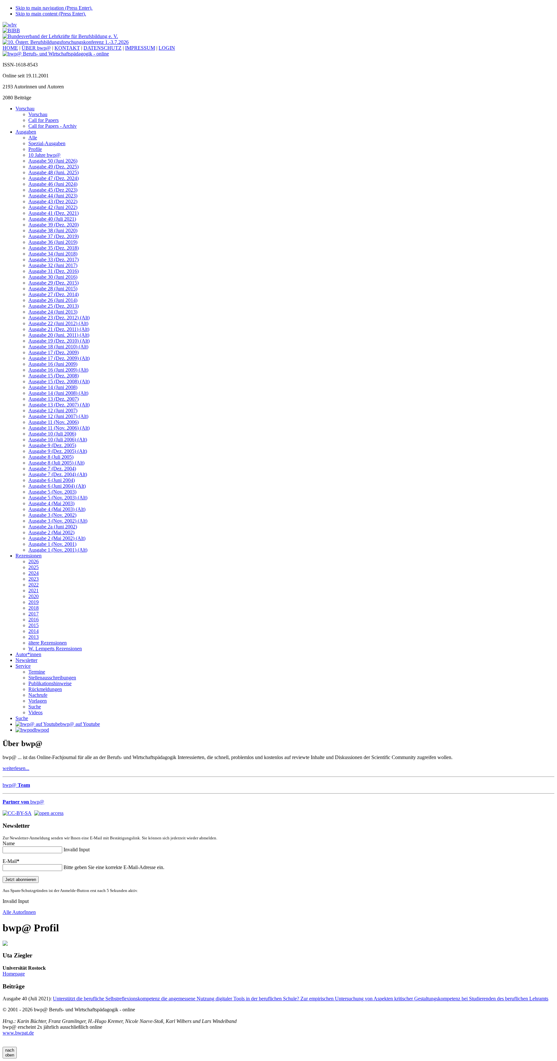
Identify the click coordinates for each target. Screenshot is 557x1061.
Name (9, 843)
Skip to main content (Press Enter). (50, 13)
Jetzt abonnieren (20, 879)
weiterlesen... (16, 768)
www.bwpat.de (18, 1033)
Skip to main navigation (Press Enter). (54, 8)
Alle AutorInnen (19, 912)
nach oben (9, 1052)
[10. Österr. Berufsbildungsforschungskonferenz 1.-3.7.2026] (66, 42)
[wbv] (10, 24)
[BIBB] (11, 30)
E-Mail (11, 861)
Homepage (14, 973)
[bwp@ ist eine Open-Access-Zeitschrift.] (49, 813)
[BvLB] (60, 36)
